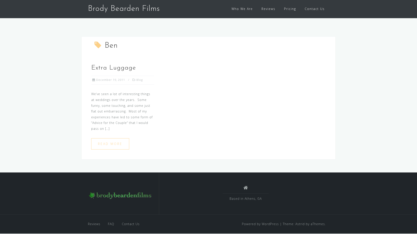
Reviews (268, 9)
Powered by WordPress (260, 224)
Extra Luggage (113, 68)
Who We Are (242, 9)
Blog (139, 80)
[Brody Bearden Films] (120, 195)
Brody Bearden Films (124, 9)
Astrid (300, 224)
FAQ (111, 224)
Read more (110, 144)
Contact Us (315, 9)
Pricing (290, 9)
